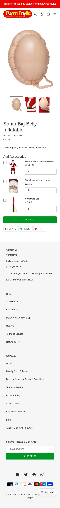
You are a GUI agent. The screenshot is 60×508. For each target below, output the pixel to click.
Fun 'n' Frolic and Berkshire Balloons (28, 494)
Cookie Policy (13, 403)
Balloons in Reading (16, 411)
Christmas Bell (32, 199)
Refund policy (13, 342)
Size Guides (12, 301)
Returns (10, 325)
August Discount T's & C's (19, 427)
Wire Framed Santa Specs (38, 180)
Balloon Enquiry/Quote (17, 261)
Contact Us (11, 255)
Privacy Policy (13, 395)
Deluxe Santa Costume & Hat (39, 161)
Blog (8, 419)
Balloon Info (12, 309)
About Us (11, 363)
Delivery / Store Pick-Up (18, 317)
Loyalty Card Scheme (17, 371)
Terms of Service (14, 334)
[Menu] (55, 14)
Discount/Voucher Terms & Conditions (25, 379)
